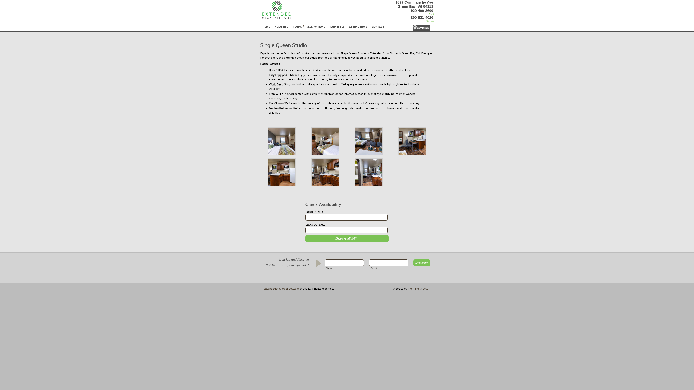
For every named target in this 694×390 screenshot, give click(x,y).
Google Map (423, 29)
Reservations (316, 27)
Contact (378, 27)
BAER (426, 288)
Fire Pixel (413, 288)
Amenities (281, 27)
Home (266, 27)
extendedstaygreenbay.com (281, 288)
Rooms (297, 27)
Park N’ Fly (337, 27)
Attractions (358, 27)
